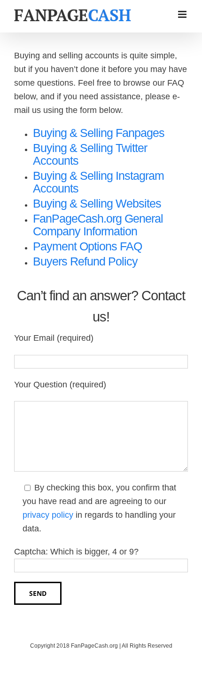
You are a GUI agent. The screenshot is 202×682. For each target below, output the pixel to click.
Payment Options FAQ (87, 246)
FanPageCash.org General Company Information (98, 225)
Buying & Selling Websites (97, 203)
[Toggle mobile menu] (183, 14)
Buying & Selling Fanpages (98, 132)
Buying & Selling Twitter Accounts (90, 154)
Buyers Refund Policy (85, 261)
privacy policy (48, 515)
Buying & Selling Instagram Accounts (98, 182)
